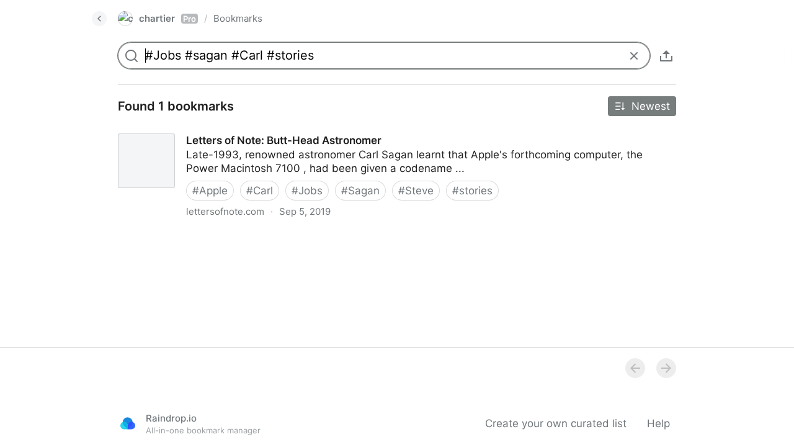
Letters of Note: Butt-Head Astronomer (205, 129)
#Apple (210, 190)
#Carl (259, 190)
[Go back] (99, 18)
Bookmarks (237, 18)
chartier (167, 18)
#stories (472, 190)
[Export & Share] (666, 56)
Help (658, 423)
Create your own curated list (556, 423)
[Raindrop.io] (128, 423)
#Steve (416, 190)
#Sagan (360, 190)
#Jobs (307, 190)
